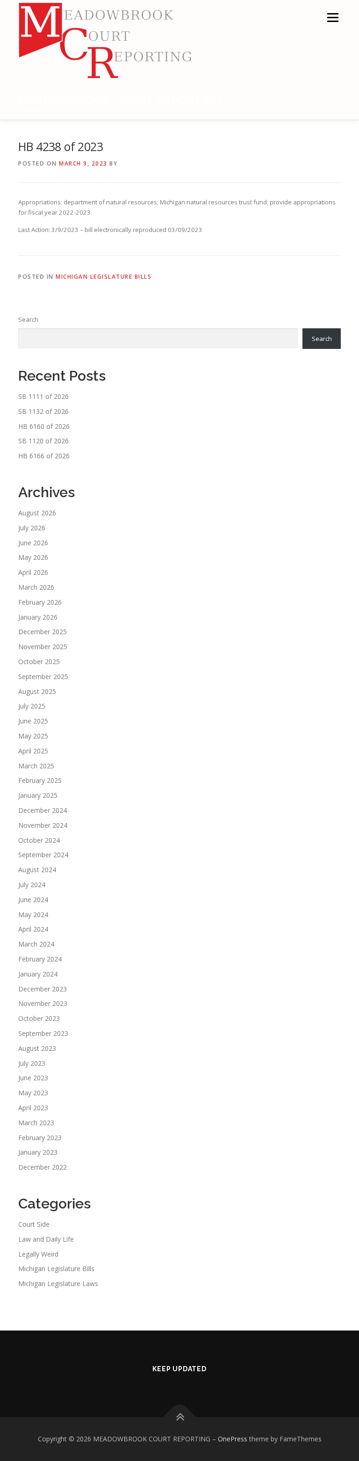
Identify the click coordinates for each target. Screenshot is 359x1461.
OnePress (232, 1438)
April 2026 (33, 572)
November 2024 (42, 825)
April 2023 (33, 1107)
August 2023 (37, 1048)
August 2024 (37, 869)
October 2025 (39, 661)
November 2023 (42, 1003)
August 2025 (37, 691)
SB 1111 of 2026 (43, 396)
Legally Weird (38, 1254)
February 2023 (40, 1137)
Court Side (34, 1224)
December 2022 (42, 1167)
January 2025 (37, 795)
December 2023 (42, 988)
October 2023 (39, 1018)
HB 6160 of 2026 (44, 426)
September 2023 (43, 1033)
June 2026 (33, 542)
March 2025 (36, 765)
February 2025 (40, 780)
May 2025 (33, 735)
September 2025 (43, 676)
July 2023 (31, 1063)
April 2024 (33, 929)
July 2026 (31, 527)
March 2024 (36, 944)
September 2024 (43, 854)
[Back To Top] (179, 1417)
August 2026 (37, 512)
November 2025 (42, 646)
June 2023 (33, 1077)
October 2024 (39, 840)
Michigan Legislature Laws (58, 1283)
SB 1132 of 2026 (43, 411)
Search (28, 319)
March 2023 (36, 1122)
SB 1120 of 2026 (43, 440)
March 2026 (36, 587)
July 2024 (31, 884)
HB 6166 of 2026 (44, 455)
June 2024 (33, 899)
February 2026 (40, 602)
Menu (332, 17)
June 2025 (33, 720)
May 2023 (33, 1092)
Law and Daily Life (46, 1239)
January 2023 (37, 1152)
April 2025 (33, 750)
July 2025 (31, 706)
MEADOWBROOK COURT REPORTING (120, 99)
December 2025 (42, 631)
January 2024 (37, 973)
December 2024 (42, 810)
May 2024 (33, 914)
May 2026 (33, 557)
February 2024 (40, 959)
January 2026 (37, 617)
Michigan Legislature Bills (103, 277)
